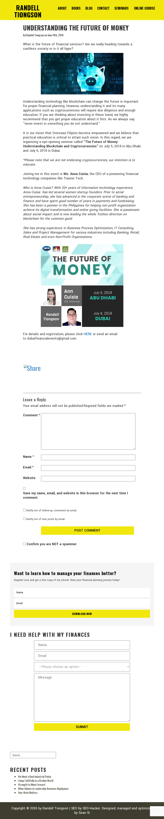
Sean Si (84, 812)
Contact (103, 8)
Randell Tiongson (55, 808)
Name (28, 457)
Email (28, 467)
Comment (31, 415)
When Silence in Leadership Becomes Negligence (43, 788)
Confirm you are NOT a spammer (51, 544)
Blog (88, 8)
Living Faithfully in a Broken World (35, 780)
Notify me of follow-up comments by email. (51, 510)
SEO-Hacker (91, 808)
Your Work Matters (28, 792)
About (62, 8)
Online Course (144, 8)
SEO (74, 808)
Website (29, 478)
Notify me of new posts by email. (45, 519)
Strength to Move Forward (31, 784)
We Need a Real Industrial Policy (34, 776)
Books (76, 8)
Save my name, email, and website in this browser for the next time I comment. (75, 495)
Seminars (121, 8)
